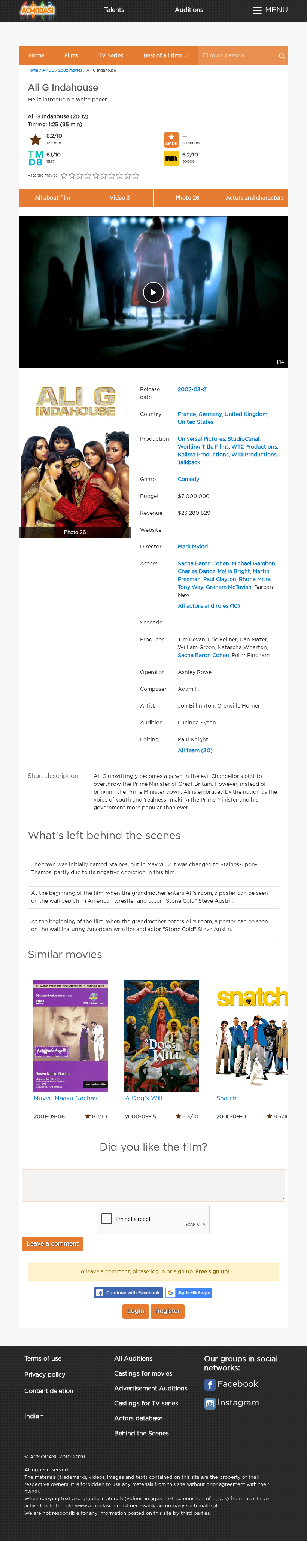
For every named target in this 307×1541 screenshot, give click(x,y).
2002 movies (70, 70)
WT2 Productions (254, 447)
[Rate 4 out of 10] (88, 176)
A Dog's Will (143, 1098)
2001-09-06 (49, 1117)
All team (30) (195, 750)
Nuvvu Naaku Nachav (65, 1098)
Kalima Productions (203, 455)
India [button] (31, 1416)
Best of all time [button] (162, 56)
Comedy (188, 479)
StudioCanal (243, 439)
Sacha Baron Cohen (203, 564)
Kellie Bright (234, 571)
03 (197, 389)
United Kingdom (246, 414)
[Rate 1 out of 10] (64, 176)
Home (36, 56)
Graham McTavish (229, 587)
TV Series (110, 56)
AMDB (48, 70)
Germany (210, 414)
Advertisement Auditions (151, 1389)
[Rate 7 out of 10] (112, 176)
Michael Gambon (253, 564)
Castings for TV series (146, 1404)
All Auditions (133, 1359)
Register (167, 1311)
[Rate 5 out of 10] (96, 176)
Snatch (226, 1098)
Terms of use (42, 1359)
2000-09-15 (140, 1117)
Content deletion (48, 1391)
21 (205, 389)
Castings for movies (143, 1374)
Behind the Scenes (141, 1434)
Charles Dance (196, 571)
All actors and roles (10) (209, 606)
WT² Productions (254, 455)
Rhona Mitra (255, 579)
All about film (52, 198)
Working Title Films (203, 447)
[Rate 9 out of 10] (127, 176)
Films (71, 56)
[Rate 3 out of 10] (80, 176)
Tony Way (190, 587)
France (187, 414)
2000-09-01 (232, 1117)
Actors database (138, 1419)
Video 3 (120, 198)
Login (135, 1311)
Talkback (189, 463)
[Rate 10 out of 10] (135, 176)
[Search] (282, 55)
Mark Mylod (193, 547)
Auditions (189, 10)
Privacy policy (44, 1375)
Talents (114, 10)
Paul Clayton (219, 579)
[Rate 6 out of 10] (103, 176)
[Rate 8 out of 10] (120, 176)
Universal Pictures (201, 439)
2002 (184, 389)
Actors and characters (255, 198)
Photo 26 (187, 198)
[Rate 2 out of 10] (72, 176)
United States (195, 422)
